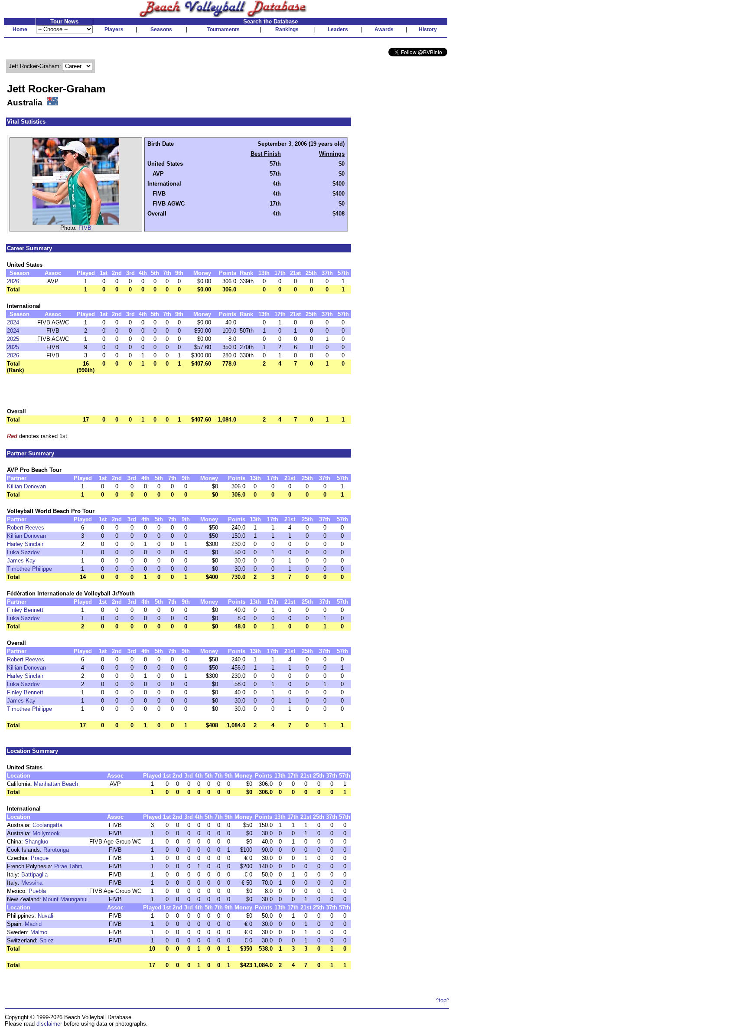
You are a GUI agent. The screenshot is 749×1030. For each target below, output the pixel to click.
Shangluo (36, 841)
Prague (40, 858)
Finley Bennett (25, 610)
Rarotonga (56, 850)
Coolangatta (47, 825)
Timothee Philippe (29, 569)
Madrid (33, 924)
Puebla (37, 891)
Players (114, 29)
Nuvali (45, 915)
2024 (13, 322)
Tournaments (223, 29)
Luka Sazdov (23, 552)
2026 (13, 281)
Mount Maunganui (65, 899)
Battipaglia (34, 874)
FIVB (84, 228)
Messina (31, 883)
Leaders (338, 29)
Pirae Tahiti (68, 866)
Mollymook (46, 833)
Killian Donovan (26, 486)
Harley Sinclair (25, 544)
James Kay (21, 560)
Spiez (46, 940)
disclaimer (49, 1023)
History (428, 29)
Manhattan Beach (56, 784)
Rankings (287, 29)
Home (20, 29)
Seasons (161, 29)
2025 (13, 339)
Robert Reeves (25, 527)
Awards (384, 29)
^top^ (442, 1000)
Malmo (38, 932)
